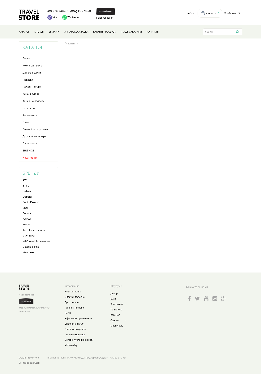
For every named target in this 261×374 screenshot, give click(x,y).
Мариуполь (116, 325)
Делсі (68, 313)
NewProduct (30, 157)
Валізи (27, 58)
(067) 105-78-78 (80, 11)
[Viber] (52, 17)
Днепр (114, 293)
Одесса (114, 320)
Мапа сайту (71, 345)
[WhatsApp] (70, 17)
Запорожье (116, 304)
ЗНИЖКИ (28, 150)
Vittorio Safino (31, 246)
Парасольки (30, 143)
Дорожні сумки (32, 72)
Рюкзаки (28, 79)
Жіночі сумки (31, 94)
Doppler (27, 196)
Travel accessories (34, 230)
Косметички (30, 115)
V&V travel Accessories (36, 241)
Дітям (26, 122)
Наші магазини (104, 17)
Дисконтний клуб (74, 323)
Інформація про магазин (78, 318)
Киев (113, 298)
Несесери (29, 108)
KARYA (27, 219)
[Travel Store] (29, 15)
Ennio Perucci (31, 202)
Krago (26, 224)
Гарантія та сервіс (105, 31)
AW (25, 180)
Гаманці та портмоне (35, 129)
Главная (70, 43)
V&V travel (29, 235)
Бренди (39, 31)
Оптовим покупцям (75, 329)
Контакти (153, 31)
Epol (25, 208)
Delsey (27, 191)
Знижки (54, 31)
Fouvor (27, 213)
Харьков (115, 315)
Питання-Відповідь (75, 334)
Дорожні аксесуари (34, 136)
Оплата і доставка (76, 31)
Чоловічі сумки (32, 86)
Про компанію (72, 302)
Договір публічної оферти (79, 339)
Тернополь (116, 309)
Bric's (26, 185)
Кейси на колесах (33, 101)
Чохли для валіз (32, 65)
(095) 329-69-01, (58, 11)
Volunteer (28, 252)
